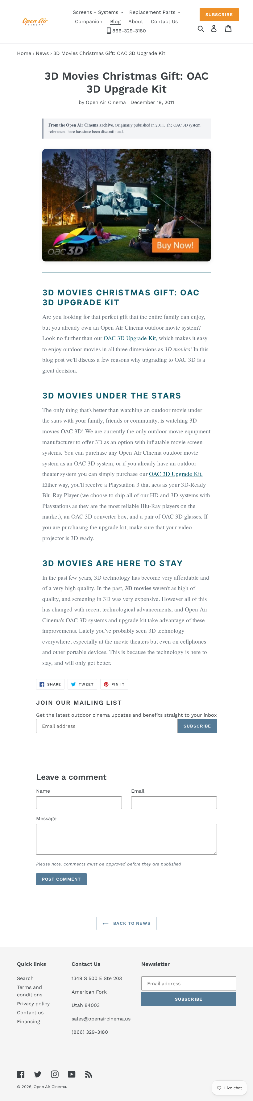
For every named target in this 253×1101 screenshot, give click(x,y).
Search (25, 978)
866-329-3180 (128, 31)
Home (24, 53)
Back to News (131, 923)
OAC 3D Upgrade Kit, (130, 338)
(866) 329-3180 (90, 1032)
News (42, 53)
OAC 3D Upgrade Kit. (176, 474)
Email (137, 791)
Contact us (30, 1013)
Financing (28, 1021)
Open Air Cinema (50, 1086)
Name (43, 791)
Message (46, 818)
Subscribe (219, 14)
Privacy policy (33, 1004)
